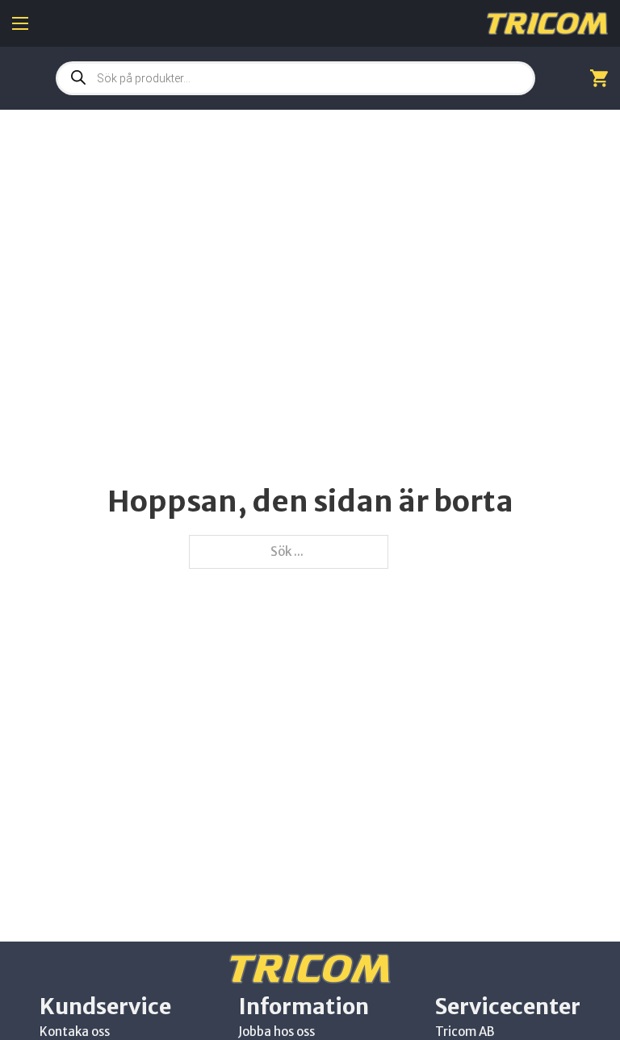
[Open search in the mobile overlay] (295, 78)
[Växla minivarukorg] (599, 78)
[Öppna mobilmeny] (20, 23)
